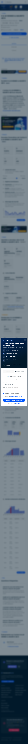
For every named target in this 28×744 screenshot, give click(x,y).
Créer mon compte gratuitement (14, 400)
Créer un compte (19, 371)
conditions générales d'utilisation (16, 396)
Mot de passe (10, 387)
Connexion (8, 371)
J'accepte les (13, 396)
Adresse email (6, 382)
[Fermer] (25, 340)
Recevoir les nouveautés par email (11, 393)
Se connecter (17, 403)
